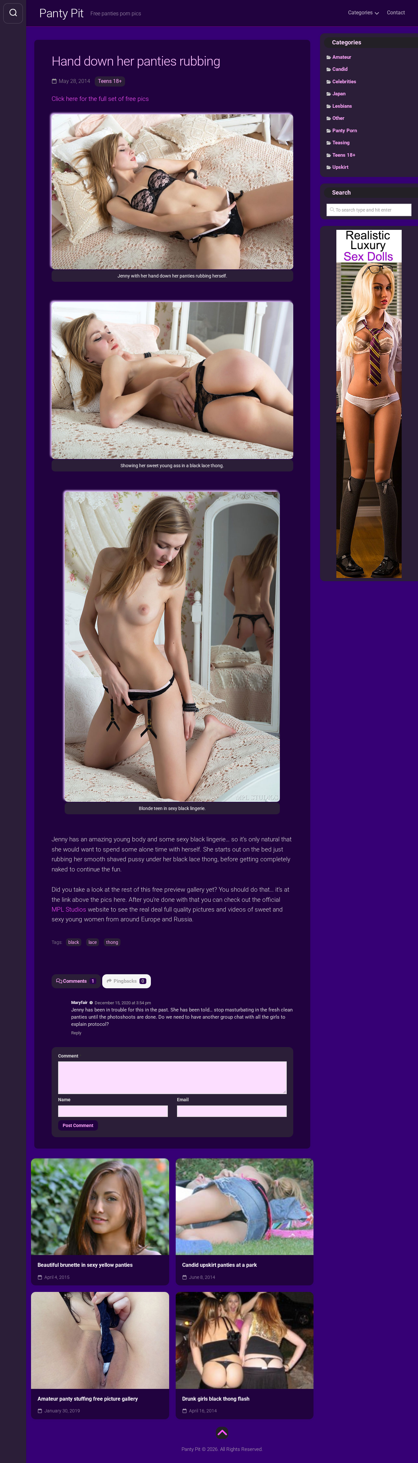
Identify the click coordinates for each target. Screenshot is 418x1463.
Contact (396, 12)
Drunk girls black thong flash (215, 1399)
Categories (360, 12)
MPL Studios (69, 909)
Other (338, 118)
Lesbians (342, 106)
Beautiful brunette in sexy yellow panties (85, 1265)
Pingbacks (129, 981)
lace (92, 942)
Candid (339, 69)
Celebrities (344, 82)
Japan (339, 94)
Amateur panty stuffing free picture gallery (88, 1399)
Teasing (341, 143)
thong (112, 942)
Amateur (341, 57)
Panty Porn (344, 131)
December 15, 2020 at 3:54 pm (123, 1002)
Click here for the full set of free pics (100, 99)
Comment (69, 1055)
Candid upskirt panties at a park (219, 1265)
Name (64, 1099)
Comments (78, 981)
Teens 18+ (110, 81)
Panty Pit (61, 13)
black (73, 942)
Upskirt (340, 167)
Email (183, 1099)
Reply (76, 1032)
